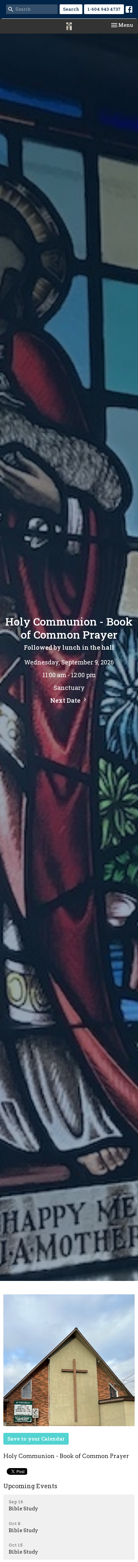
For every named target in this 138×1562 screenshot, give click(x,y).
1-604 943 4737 (104, 9)
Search (71, 9)
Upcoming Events (30, 1486)
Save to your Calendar (36, 1438)
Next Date (66, 700)
